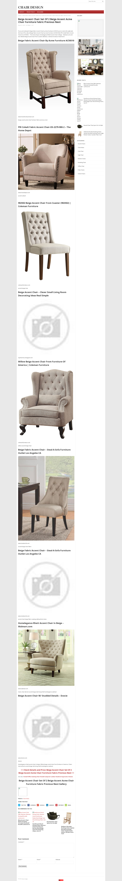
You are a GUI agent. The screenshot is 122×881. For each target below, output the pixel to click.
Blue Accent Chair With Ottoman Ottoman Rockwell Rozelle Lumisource (92, 85)
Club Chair (81, 151)
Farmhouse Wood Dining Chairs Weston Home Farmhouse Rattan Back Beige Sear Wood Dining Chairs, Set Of (94, 101)
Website (58, 859)
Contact (21, 12)
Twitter (23, 805)
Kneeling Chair (82, 162)
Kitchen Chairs (82, 158)
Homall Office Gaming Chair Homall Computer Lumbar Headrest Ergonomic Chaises (48, 776)
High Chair (81, 155)
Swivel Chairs (81, 173)
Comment (21, 842)
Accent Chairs (81, 144)
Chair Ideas (25, 15)
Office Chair (81, 166)
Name (20, 859)
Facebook (33, 805)
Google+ (42, 805)
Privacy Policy (31, 12)
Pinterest (61, 805)
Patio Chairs (81, 170)
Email (69, 805)
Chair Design (25, 878)
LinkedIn (51, 805)
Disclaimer (40, 12)
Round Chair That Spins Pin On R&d (93, 125)
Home (19, 15)
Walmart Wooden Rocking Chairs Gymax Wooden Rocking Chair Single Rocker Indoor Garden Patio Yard (94, 133)
